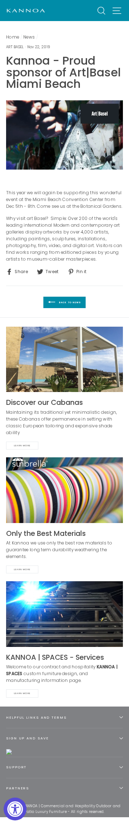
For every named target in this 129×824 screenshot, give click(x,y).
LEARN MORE (22, 693)
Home (12, 37)
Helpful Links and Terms (36, 717)
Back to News (69, 302)
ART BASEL (15, 47)
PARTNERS (17, 788)
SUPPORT (16, 767)
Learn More (22, 445)
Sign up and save (27, 738)
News (29, 37)
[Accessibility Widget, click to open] (15, 809)
